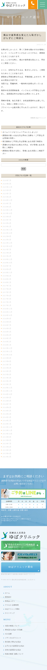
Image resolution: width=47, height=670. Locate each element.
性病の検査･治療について (14, 654)
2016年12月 (7, 309)
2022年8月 (7, 236)
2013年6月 (7, 447)
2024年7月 (7, 203)
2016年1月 (7, 345)
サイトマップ (10, 613)
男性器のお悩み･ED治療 (13, 630)
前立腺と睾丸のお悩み (13, 642)
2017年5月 (7, 292)
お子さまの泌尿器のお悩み (14, 646)
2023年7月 (7, 220)
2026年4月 (7, 184)
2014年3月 (7, 417)
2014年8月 (7, 401)
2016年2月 (7, 342)
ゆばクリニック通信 (20, 567)
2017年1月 (7, 305)
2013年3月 (7, 457)
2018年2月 (7, 279)
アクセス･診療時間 (12, 605)
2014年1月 (7, 424)
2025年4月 (7, 197)
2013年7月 (7, 444)
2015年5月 (7, 371)
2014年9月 (7, 397)
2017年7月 (7, 286)
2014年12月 (7, 388)
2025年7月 (7, 194)
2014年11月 (7, 391)
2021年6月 (7, 253)
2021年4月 (7, 256)
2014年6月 (7, 407)
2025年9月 (7, 190)
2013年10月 (7, 434)
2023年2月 (7, 226)
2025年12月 (7, 187)
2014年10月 (7, 394)
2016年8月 (7, 322)
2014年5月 (7, 411)
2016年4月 (7, 335)
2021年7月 (7, 249)
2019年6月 (7, 276)
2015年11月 (7, 351)
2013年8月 (7, 440)
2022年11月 (7, 230)
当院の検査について (12, 626)
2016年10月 (7, 315)
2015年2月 (7, 381)
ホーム (7, 593)
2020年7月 (7, 266)
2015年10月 (7, 355)
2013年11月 (7, 430)
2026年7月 (7, 180)
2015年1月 (7, 384)
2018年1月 (7, 282)
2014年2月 (7, 420)
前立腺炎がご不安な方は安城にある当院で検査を (23, 141)
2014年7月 (7, 404)
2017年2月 (7, 302)
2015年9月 (7, 358)
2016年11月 (7, 312)
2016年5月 (7, 332)
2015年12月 (7, 348)
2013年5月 (7, 450)
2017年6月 (7, 289)
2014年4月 (7, 414)
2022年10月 (7, 233)
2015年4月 (7, 374)
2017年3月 (7, 299)
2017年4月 (7, 295)
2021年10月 (7, 246)
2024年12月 (7, 200)
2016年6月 (7, 328)
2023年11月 (7, 210)
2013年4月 (7, 453)
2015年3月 (7, 378)
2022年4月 (7, 240)
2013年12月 (7, 427)
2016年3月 (7, 338)
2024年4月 (7, 207)
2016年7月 (7, 325)
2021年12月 (7, 243)
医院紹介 (8, 597)
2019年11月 (7, 272)
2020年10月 (7, 263)
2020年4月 (7, 269)
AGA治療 (8, 634)
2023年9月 (7, 217)
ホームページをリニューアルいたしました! (20, 132)
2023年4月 (7, 223)
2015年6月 (7, 368)
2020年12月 (7, 259)
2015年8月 (7, 361)
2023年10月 (7, 213)
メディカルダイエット (13, 638)
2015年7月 (7, 365)
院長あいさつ (10, 601)
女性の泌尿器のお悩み (13, 650)
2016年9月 (7, 319)
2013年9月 (7, 437)
